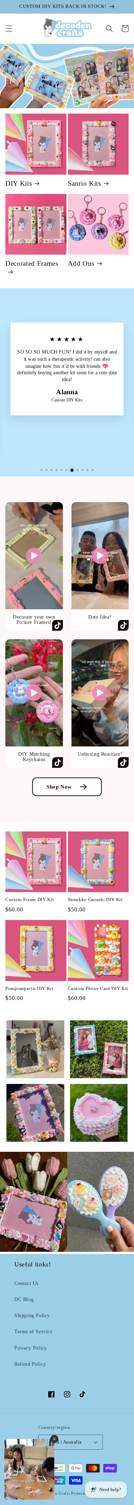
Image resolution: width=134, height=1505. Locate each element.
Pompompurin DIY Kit (29, 988)
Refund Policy (30, 1364)
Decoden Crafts (55, 1493)
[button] (9, 28)
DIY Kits (18, 183)
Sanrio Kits (84, 183)
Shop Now (59, 787)
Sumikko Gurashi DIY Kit (95, 899)
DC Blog (24, 1299)
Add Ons (81, 263)
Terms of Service (33, 1331)
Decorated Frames (31, 263)
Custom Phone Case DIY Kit (98, 988)
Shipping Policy (32, 1315)
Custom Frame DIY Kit (29, 899)
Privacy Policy (30, 1348)
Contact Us (26, 1283)
